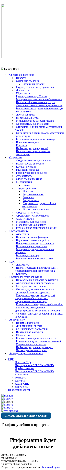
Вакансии (28, 197)
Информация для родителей (32, 148)
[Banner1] (7, 395)
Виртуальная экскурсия (29, 332)
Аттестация (22, 234)
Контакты (21, 145)
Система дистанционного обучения (26, 415)
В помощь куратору (27, 255)
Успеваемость (24, 175)
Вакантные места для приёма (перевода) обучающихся (39, 110)
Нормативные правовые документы (37, 279)
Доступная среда (25, 114)
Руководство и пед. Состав (31, 96)
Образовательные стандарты (32, 123)
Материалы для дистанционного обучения (34, 251)
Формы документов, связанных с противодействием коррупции (34, 291)
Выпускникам (31, 200)
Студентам (15, 157)
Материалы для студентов (31, 221)
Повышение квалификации (32, 237)
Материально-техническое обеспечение (39, 99)
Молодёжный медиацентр (31, 224)
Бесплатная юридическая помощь (35, 139)
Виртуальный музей (27, 117)
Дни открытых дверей (29, 325)
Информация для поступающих (34, 347)
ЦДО (12, 261)
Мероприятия (24, 181)
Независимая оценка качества (33, 151)
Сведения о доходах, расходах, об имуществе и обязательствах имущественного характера (35, 298)
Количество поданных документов (36, 338)
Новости (21, 77)
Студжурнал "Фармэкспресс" (33, 215)
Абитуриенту (17, 319)
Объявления (23, 335)
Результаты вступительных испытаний (38, 341)
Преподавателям (18, 230)
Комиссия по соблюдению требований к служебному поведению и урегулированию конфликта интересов (39, 307)
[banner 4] (7, 398)
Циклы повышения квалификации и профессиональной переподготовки (36, 269)
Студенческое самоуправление (33, 160)
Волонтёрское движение (30, 163)
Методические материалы (31, 286)
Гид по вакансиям (33, 194)
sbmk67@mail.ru (22, 464)
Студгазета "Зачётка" (28, 212)
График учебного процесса (31, 172)
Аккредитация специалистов (26, 353)
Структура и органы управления (35, 87)
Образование (23, 93)
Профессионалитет (19, 389)
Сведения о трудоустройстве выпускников (39, 205)
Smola (26, 185)
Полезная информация (36, 209)
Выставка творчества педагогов (34, 258)
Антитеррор (23, 154)
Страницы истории (34, 84)
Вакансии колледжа (27, 142)
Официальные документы (31, 344)
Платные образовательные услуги (35, 102)
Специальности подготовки (32, 328)
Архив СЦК (22, 383)
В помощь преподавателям (31, 246)
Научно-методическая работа (33, 240)
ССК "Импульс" (25, 218)
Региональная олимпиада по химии (36, 227)
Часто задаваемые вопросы (31, 350)
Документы (22, 90)
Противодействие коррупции (26, 276)
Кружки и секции (26, 166)
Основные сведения (27, 80)
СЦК (11, 359)
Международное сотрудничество (35, 120)
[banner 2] (7, 407)
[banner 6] (7, 404)
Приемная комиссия (27, 322)
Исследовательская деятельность (35, 243)
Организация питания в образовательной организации (39, 134)
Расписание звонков (27, 169)
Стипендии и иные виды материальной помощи (38, 128)
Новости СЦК (23, 362)
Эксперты (20, 377)
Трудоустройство (26, 188)
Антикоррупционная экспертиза (35, 283)
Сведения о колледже (21, 74)
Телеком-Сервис (51, 467)
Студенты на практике (29, 178)
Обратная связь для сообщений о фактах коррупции (39, 315)
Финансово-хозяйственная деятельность (39, 105)
